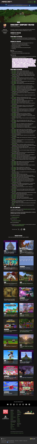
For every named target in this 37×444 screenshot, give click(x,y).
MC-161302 (14, 147)
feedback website (21, 224)
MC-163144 (14, 106)
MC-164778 (14, 70)
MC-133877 (14, 197)
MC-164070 (14, 88)
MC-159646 (14, 163)
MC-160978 (14, 155)
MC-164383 (14, 82)
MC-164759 (14, 72)
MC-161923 (14, 142)
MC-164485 (14, 77)
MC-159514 (14, 167)
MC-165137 (14, 38)
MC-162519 (14, 124)
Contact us (18, 422)
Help (17, 417)
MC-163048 (14, 115)
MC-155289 (14, 179)
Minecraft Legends (13, 417)
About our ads (25, 440)
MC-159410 (14, 174)
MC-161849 (14, 144)
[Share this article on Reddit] (21, 229)
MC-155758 (14, 178)
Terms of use (16, 440)
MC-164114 (14, 87)
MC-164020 (14, 89)
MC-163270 (14, 101)
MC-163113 (14, 108)
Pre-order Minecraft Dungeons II (21, 5)
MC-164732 (14, 73)
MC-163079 (14, 111)
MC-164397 (14, 81)
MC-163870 (14, 92)
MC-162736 (14, 123)
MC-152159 (14, 189)
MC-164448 (14, 78)
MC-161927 (14, 137)
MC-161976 (14, 132)
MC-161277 (14, 150)
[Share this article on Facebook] (24, 229)
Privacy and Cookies (3, 440)
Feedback (18, 418)
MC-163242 (14, 103)
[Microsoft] (32, 438)
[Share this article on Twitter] (18, 229)
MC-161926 (14, 139)
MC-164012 (14, 90)
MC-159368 (14, 175)
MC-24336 (14, 202)
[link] (8, 404)
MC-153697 (14, 181)
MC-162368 (14, 125)
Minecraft (12, 411)
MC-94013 (14, 200)
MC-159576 (14, 164)
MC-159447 (14, 169)
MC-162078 (14, 130)
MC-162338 (14, 127)
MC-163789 (14, 97)
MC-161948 (14, 135)
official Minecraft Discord (19, 225)
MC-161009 (14, 152)
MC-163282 (14, 100)
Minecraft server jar (15, 217)
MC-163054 (14, 114)
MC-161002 (14, 154)
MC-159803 (14, 161)
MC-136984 (14, 195)
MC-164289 (14, 83)
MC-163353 (14, 98)
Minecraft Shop (19, 412)
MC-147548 (14, 194)
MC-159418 (14, 171)
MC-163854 (14, 95)
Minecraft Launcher (27, 209)
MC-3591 (13, 205)
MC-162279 (14, 129)
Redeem (18, 426)
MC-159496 (14, 168)
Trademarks (21, 440)
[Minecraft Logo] (6, 2)
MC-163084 (14, 109)
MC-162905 (14, 120)
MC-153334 (14, 183)
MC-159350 (14, 176)
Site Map (18, 419)
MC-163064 (14, 113)
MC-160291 (14, 156)
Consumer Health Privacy (10, 440)
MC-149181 (14, 192)
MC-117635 (14, 198)
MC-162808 (14, 121)
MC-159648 (14, 162)
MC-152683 (14, 186)
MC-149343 (14, 190)
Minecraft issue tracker (16, 220)
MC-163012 (14, 117)
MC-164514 (14, 75)
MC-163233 (14, 105)
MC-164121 (14, 85)
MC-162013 (14, 131)
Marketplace (19, 411)
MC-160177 (14, 159)
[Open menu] (35, 2)
